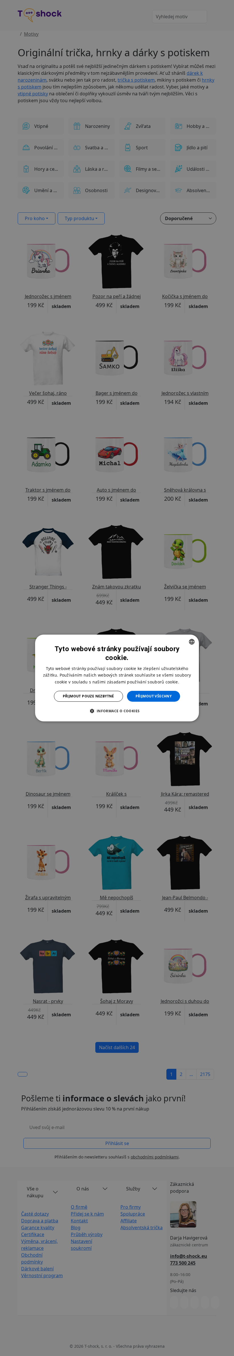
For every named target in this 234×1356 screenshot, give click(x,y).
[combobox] (192, 642)
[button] (117, 710)
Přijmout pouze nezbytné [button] (88, 696)
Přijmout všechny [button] (154, 696)
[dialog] (117, 678)
